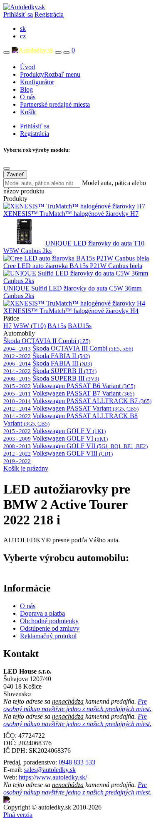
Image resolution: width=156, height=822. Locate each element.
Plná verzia (17, 814)
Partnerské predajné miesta (55, 104)
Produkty (50, 74)
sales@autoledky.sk (50, 769)
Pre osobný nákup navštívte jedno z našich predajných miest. (77, 705)
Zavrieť (15, 174)
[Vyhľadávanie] (58, 52)
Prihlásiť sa (18, 14)
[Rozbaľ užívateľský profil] (66, 52)
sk (23, 28)
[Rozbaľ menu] (6, 52)
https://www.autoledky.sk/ (53, 777)
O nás (27, 96)
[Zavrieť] (6, 168)
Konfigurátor (37, 81)
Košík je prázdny (25, 468)
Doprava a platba (42, 613)
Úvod (27, 66)
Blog (26, 89)
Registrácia (49, 14)
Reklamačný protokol (48, 635)
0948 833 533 (77, 762)
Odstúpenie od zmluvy (49, 628)
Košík (28, 111)
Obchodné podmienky (49, 620)
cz (23, 36)
